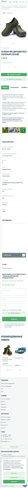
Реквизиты (3, 407)
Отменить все (14, 477)
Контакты (3, 427)
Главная (3, 6)
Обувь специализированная (8, 383)
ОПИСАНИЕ (5, 87)
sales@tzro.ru (6, 441)
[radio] (3, 67)
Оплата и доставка (5, 417)
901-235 (13, 2)
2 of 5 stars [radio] (6, 285)
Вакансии (3, 404)
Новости (3, 401)
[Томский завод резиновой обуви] (4, 2)
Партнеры (3, 409)
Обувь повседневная (12, 6)
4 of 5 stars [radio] (11, 285)
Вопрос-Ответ (4, 425)
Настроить (14, 473)
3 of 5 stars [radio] (8, 285)
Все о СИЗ (3, 422)
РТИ (2, 388)
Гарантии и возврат (6, 419)
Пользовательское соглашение (7, 486)
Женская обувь (23, 6)
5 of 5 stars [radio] (13, 285)
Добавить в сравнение (15, 79)
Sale (2, 391)
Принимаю (14, 481)
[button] (25, 28)
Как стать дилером (5, 398)
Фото (4, 13)
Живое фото (9, 13)
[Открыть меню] (26, 2)
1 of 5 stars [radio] (3, 285)
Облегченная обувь (7, 7)
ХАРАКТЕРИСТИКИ (14, 87)
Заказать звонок (14, 446)
